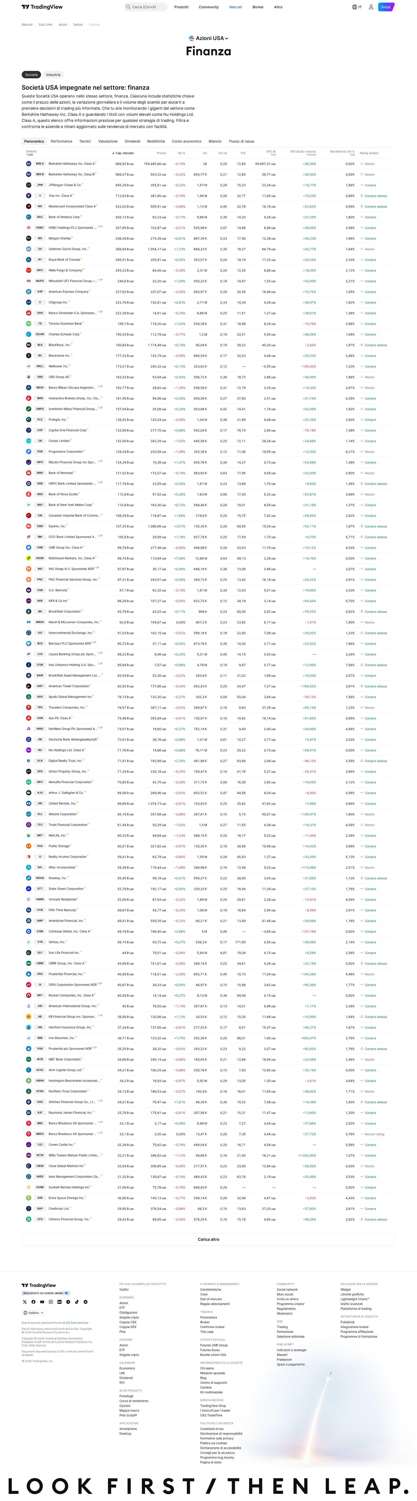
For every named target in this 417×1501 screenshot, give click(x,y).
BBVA (40, 387)
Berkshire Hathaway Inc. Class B (71, 174)
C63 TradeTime (211, 1415)
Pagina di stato (211, 1462)
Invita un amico (287, 1299)
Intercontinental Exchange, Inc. (71, 633)
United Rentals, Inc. (62, 803)
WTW (39, 1155)
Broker (258, 7)
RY (40, 259)
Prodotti (181, 7)
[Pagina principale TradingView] (42, 7)
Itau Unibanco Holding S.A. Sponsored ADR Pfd (73, 665)
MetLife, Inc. (57, 835)
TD (40, 323)
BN (40, 611)
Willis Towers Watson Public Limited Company (75, 1155)
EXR (40, 1197)
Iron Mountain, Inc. (62, 1038)
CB (40, 440)
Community (209, 7)
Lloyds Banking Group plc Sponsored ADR (73, 654)
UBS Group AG (59, 377)
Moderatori (284, 1313)
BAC (40, 216)
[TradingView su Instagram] (51, 1302)
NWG (40, 728)
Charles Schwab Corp (64, 334)
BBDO (40, 1133)
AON (40, 718)
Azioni (123, 1303)
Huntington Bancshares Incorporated (75, 1080)
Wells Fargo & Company (65, 270)
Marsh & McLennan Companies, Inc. (74, 622)
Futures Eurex (210, 1350)
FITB (40, 910)
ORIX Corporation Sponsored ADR (73, 984)
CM (40, 515)
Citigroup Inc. (58, 302)
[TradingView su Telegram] (68, 1302)
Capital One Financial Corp (67, 430)
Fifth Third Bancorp (62, 910)
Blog (203, 1378)
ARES (39, 1176)
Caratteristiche (210, 1289)
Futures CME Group (214, 1345)
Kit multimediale (211, 1392)
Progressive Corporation (66, 451)
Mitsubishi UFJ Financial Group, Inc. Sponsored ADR (73, 281)
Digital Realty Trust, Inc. (65, 760)
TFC (40, 824)
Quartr (29, 1355)
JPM (40, 184)
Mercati (235, 7)
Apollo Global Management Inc (70, 696)
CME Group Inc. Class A (65, 547)
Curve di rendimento (133, 1401)
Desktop (125, 1433)
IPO (122, 1382)
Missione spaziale (212, 1373)
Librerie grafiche (352, 1294)
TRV (40, 707)
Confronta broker (212, 1327)
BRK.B (40, 174)
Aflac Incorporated (62, 867)
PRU (40, 973)
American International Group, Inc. (73, 1006)
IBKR (40, 398)
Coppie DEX (127, 1327)
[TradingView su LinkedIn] (59, 1302)
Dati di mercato (211, 1299)
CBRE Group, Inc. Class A (66, 963)
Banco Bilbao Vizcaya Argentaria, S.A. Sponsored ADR (73, 387)
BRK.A (40, 163)
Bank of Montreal (61, 473)
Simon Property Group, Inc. (68, 771)
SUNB (40, 1187)
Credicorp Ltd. (59, 1208)
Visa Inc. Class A (60, 195)
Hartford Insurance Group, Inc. (70, 1027)
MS (40, 238)
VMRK (40, 899)
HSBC (40, 227)
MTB (40, 1059)
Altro (278, 7)
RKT (40, 995)
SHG (40, 1101)
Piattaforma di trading (356, 1308)
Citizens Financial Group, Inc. (69, 1219)
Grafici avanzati (352, 1304)
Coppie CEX (127, 1322)
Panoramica (208, 1317)
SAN (40, 312)
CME (40, 547)
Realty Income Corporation (67, 856)
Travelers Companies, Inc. (67, 707)
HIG (40, 1027)
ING (40, 568)
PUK (40, 1048)
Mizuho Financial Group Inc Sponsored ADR (73, 462)
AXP (40, 291)
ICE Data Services (77, 1322)
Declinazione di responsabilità (221, 1433)
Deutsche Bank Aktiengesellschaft (73, 739)
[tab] (31, 74)
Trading (282, 1327)
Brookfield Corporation (65, 611)
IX (40, 984)
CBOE (40, 1165)
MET (40, 835)
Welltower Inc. (58, 366)
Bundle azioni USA (213, 1355)
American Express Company (69, 291)
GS (40, 248)
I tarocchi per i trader (215, 1410)
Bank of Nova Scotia (63, 494)
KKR (40, 600)
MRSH (40, 622)
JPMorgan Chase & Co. (65, 185)
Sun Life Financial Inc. (64, 952)
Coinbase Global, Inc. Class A (69, 931)
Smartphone (128, 1428)
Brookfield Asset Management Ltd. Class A (75, 675)
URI (40, 803)
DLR (40, 760)
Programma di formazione (359, 1336)
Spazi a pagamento (291, 1364)
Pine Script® (128, 1415)
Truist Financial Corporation (68, 824)
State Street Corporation (66, 888)
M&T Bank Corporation (65, 1059)
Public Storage (59, 846)
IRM (40, 1037)
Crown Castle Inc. (61, 1144)
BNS (40, 494)
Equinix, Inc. (57, 526)
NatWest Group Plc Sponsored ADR (73, 728)
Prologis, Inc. (58, 419)
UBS (40, 376)
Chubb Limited (59, 441)
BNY (40, 504)
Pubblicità (348, 1322)
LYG (40, 654)
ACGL (40, 1069)
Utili (122, 1373)
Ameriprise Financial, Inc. (66, 920)
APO (40, 696)
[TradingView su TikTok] (77, 1302)
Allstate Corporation (63, 814)
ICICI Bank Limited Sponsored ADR (73, 537)
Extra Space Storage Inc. (66, 1198)
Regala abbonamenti (215, 1304)
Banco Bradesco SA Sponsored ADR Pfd (73, 1123)
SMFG (40, 408)
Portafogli (126, 1396)
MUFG (40, 280)
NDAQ (40, 878)
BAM (40, 675)
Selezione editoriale (290, 1336)
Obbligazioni (128, 1312)
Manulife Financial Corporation (70, 782)
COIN (40, 931)
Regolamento (286, 1308)
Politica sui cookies (213, 1443)
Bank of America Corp (64, 217)
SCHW (40, 334)
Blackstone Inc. (59, 355)
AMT (40, 686)
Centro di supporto (213, 1382)
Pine (122, 1331)
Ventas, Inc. (57, 942)
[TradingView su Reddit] (86, 1302)
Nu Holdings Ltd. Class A (66, 750)
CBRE (39, 963)
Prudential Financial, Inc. (66, 974)
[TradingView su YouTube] (42, 1302)
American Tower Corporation (69, 686)
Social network (287, 1289)
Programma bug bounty (217, 1457)
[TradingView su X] (25, 1302)
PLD (40, 419)
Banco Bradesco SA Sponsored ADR (73, 1134)
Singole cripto (129, 1317)
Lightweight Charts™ (355, 1299)
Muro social (285, 1294)
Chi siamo (207, 1368)
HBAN (40, 1080)
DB (40, 739)
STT (40, 888)
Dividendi (126, 1378)
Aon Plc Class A (60, 718)
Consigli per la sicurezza (217, 1452)
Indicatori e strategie (291, 1350)
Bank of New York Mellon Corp (70, 505)
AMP (40, 920)
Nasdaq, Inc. (58, 878)
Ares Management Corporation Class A (75, 1176)
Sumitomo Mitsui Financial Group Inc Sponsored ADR (73, 409)
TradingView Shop (213, 1405)
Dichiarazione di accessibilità (220, 1448)
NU (40, 750)
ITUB (40, 664)
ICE (40, 632)
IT (360, 7)
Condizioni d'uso (211, 1428)
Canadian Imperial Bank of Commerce (75, 515)
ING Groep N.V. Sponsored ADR (71, 569)
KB (40, 1016)
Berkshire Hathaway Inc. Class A (71, 163)
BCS (40, 643)
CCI (40, 1144)
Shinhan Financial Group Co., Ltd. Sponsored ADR (73, 1102)
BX (40, 355)
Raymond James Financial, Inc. (71, 1112)
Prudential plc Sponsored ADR (70, 1048)
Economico (127, 1368)
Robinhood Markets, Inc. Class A (71, 558)
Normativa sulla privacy (217, 1438)
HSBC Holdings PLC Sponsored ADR (73, 227)
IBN (40, 536)
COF (40, 430)
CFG (40, 1219)
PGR (40, 451)
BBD (40, 1123)
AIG (40, 1005)
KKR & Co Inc (58, 601)
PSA (40, 846)
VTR (40, 942)
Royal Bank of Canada (64, 259)
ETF (122, 1308)
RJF (40, 1112)
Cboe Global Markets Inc (66, 1166)
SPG (40, 771)
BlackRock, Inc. (60, 345)
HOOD (40, 558)
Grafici (124, 1289)
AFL (40, 867)
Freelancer (284, 1359)
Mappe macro (129, 1410)
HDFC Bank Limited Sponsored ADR (73, 483)
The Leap (207, 1331)
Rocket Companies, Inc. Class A (71, 995)
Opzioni (124, 1405)
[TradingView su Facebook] (33, 1302)
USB (40, 590)
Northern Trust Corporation (68, 1091)
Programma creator (290, 1304)
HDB (40, 483)
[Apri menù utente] (371, 7)
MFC (40, 782)
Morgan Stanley (60, 238)
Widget (346, 1289)
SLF (40, 952)
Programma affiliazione (357, 1331)
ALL (40, 814)
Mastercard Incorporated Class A (72, 206)
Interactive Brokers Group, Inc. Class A (75, 398)
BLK (40, 344)
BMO (40, 472)
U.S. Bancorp (58, 590)
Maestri (282, 1355)
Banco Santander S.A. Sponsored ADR (73, 313)
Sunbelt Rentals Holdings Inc (69, 1187)
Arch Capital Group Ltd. (65, 1070)
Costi (203, 1294)
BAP (40, 1208)
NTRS (40, 1091)
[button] (192, 7)
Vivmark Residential (62, 899)
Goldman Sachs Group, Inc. (68, 249)
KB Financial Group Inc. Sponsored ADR (73, 1016)
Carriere (206, 1387)
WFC (40, 270)
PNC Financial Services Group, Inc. (73, 579)
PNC (40, 579)
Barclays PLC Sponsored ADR (70, 643)
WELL (40, 366)
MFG (40, 462)
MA (40, 206)
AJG (40, 792)
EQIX (40, 526)
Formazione (285, 1331)
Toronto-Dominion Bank (65, 323)
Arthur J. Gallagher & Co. (66, 792)
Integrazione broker (355, 1327)
